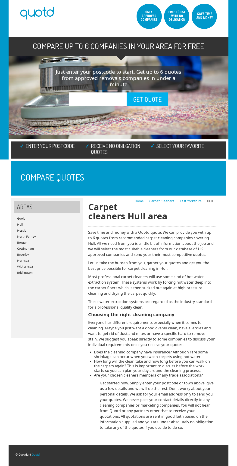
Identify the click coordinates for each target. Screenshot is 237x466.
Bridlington (25, 272)
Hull (20, 224)
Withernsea (25, 266)
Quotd (36, 455)
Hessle (21, 230)
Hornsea (23, 260)
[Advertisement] (47, 304)
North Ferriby (26, 236)
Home (140, 201)
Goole (21, 218)
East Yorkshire (191, 201)
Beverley (23, 254)
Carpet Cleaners (162, 201)
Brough (22, 242)
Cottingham (25, 248)
